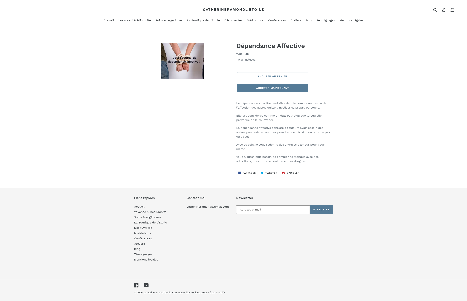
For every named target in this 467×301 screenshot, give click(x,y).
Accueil (139, 206)
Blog (137, 249)
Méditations (142, 233)
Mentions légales (146, 259)
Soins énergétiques (147, 217)
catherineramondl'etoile (233, 9)
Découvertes (143, 227)
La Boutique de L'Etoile (150, 222)
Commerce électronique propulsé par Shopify (198, 292)
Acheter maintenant (272, 87)
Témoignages (143, 254)
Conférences (143, 238)
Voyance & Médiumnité (150, 212)
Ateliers (139, 243)
